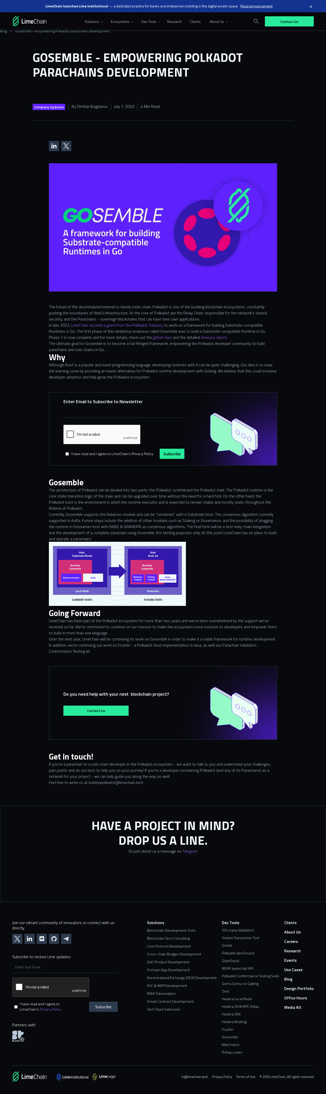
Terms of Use (245, 1076)
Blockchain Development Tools (171, 930)
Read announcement (256, 6)
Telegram (190, 851)
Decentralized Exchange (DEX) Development (182, 978)
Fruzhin (228, 1029)
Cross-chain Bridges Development (174, 954)
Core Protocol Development (169, 946)
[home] (36, 21)
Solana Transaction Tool (240, 938)
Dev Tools (230, 922)
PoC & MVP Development (167, 985)
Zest (225, 991)
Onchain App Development (168, 970)
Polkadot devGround (238, 953)
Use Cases (293, 969)
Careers (291, 941)
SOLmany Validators (238, 930)
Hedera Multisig (234, 1022)
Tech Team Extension (163, 1009)
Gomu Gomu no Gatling (240, 983)
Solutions (155, 922)
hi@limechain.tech (195, 1076)
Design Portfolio (299, 988)
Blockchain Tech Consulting (168, 938)
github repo (162, 337)
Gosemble (230, 1037)
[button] (93, 21)
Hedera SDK (231, 1014)
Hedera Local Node (237, 999)
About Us (292, 932)
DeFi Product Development (168, 962)
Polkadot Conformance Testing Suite (250, 976)
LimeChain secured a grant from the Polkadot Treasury (116, 325)
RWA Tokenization (161, 993)
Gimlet (227, 945)
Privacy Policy (50, 1009)
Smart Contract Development (170, 1001)
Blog (3, 31)
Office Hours (295, 998)
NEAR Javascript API (237, 968)
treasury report (213, 337)
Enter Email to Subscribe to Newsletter (103, 401)
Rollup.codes (232, 1052)
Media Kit (292, 1007)
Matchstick (230, 1044)
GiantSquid (230, 961)
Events (290, 960)
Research (174, 21)
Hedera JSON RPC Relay (240, 1006)
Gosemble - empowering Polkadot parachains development (62, 31)
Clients (195, 21)
